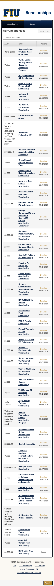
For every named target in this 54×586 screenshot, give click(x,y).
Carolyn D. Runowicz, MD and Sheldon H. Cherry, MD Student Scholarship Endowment (26, 218)
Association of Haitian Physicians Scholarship (26, 173)
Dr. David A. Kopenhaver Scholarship (23, 107)
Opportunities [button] (12, 24)
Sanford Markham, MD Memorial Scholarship (26, 371)
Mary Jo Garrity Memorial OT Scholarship (25, 86)
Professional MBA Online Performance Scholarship (26, 433)
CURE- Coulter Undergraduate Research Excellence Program (25, 64)
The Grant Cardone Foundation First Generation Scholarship (25, 455)
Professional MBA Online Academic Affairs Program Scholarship (26, 499)
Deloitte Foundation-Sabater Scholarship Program (23, 417)
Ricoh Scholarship (26, 444)
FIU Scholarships (25, 565)
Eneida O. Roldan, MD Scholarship (26, 256)
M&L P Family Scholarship (24, 322)
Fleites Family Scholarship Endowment (24, 276)
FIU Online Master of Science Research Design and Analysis (26, 478)
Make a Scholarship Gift (29, 569)
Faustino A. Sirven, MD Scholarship (23, 265)
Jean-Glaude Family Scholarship (24, 313)
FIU (14, 565)
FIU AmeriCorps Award (25, 116)
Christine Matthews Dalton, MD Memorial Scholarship (26, 235)
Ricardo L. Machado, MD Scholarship (24, 350)
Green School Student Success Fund (25, 162)
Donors (32, 24)
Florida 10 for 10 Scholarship (25, 488)
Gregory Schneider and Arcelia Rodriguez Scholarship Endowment (26, 289)
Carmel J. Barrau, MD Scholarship (26, 203)
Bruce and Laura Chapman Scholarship (25, 194)
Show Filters (44, 31)
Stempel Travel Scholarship (25, 467)
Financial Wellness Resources (29, 572)
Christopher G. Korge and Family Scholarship (26, 247)
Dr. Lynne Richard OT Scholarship (26, 76)
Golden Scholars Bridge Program (25, 516)
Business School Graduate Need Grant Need (26, 52)
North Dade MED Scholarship (25, 552)
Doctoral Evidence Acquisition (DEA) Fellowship (26, 152)
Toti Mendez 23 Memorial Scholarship (25, 392)
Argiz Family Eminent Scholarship (24, 403)
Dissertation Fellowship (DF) (25, 133)
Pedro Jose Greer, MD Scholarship (26, 341)
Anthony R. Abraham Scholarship (23, 97)
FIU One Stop (40, 565)
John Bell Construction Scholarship (24, 543)
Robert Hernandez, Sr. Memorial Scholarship (26, 361)
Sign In (48, 583)
